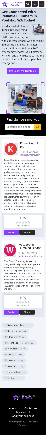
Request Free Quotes (21, 71)
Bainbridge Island (19, 325)
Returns (33, 421)
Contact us (30, 408)
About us (14, 408)
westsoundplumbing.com (30, 256)
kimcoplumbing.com (30, 154)
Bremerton (16, 331)
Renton (14, 378)
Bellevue (15, 366)
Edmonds (15, 337)
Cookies (23, 425)
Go (37, 127)
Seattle (14, 354)
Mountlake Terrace (20, 342)
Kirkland (15, 360)
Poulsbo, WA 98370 (29, 151)
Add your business (23, 416)
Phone (27, 232)
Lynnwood (16, 348)
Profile (11, 232)
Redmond (16, 372)
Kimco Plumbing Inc (30, 144)
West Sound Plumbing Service (29, 246)
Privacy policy (16, 421)
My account (23, 412)
